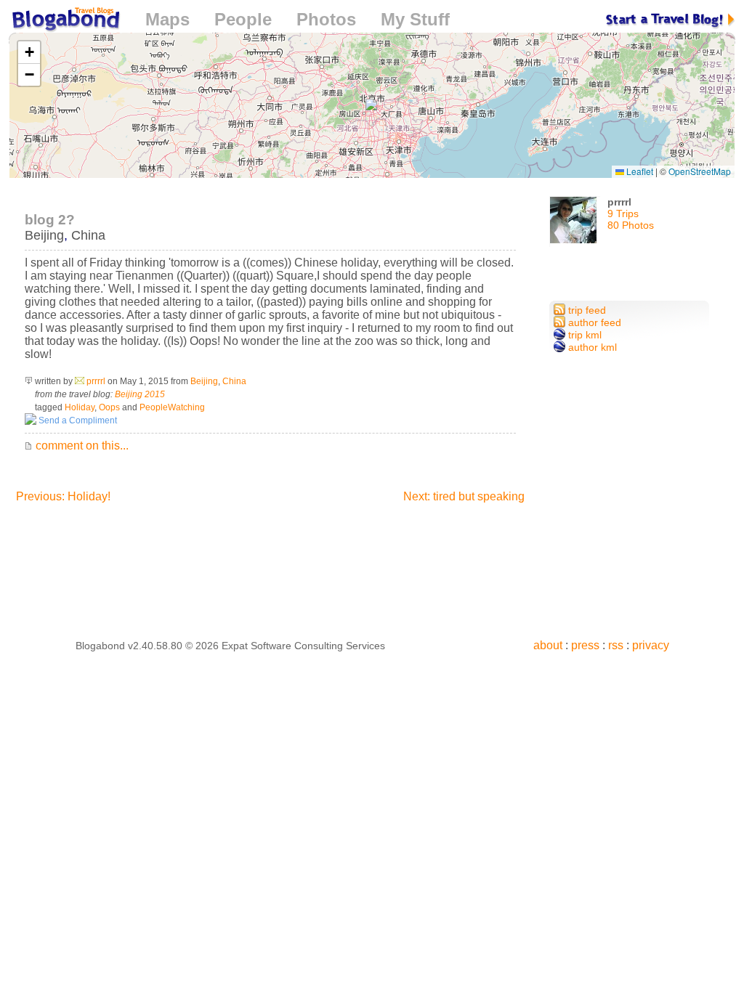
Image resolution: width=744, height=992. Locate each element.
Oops (109, 407)
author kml (591, 347)
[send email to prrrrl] (79, 381)
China (88, 235)
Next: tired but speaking (464, 496)
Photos (326, 19)
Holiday (79, 407)
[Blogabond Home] (65, 21)
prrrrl (95, 381)
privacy (650, 645)
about (547, 645)
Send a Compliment (76, 420)
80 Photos (630, 225)
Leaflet (638, 171)
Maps (167, 19)
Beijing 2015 (140, 394)
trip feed (585, 310)
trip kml (583, 335)
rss (615, 645)
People (243, 19)
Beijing (44, 235)
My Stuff (415, 19)
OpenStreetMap (699, 171)
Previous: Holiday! (63, 496)
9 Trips (623, 213)
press (585, 645)
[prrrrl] (574, 225)
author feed (593, 322)
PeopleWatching (172, 407)
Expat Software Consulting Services (303, 645)
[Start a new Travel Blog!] (670, 19)
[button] (371, 105)
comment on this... (81, 445)
